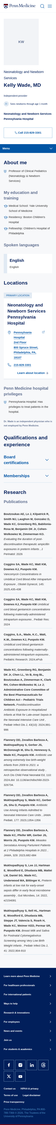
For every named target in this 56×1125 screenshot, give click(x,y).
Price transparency (14, 1102)
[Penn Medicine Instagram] (20, 1065)
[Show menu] (49, 6)
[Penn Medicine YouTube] (20, 1076)
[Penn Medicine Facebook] (9, 1065)
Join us (8, 1040)
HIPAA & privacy (29, 1088)
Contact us (10, 1088)
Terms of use (11, 1095)
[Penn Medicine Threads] (43, 1065)
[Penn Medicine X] (9, 1076)
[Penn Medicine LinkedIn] (32, 1065)
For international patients (17, 994)
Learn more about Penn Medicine (22, 976)
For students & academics (18, 1049)
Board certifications (16, 460)
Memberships (17, 476)
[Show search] (42, 6)
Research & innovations (17, 1012)
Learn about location (31, 373)
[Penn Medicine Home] (20, 6)
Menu (6, 148)
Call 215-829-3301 (29, 132)
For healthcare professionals (19, 985)
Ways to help (11, 1003)
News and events (13, 1031)
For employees (12, 1021)
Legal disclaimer (31, 1095)
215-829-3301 (22, 364)
